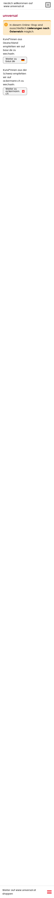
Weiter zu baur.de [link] (11, 60)
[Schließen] (48, 4)
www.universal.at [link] (26, 890)
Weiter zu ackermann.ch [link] (13, 91)
